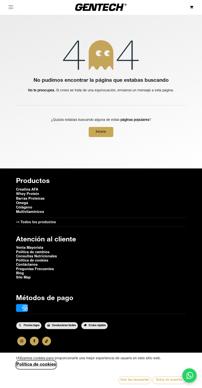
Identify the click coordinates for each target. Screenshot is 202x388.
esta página (164, 90)
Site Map (23, 277)
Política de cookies (36, 364)
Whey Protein (27, 193)
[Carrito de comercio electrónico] (191, 7)
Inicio (101, 132)
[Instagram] (22, 341)
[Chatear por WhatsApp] (189, 375)
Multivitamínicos (30, 211)
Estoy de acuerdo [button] (169, 380)
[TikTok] (46, 341)
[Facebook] (34, 341)
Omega (22, 202)
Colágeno (24, 207)
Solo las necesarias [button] (134, 380)
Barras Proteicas (30, 198)
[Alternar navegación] (11, 7)
